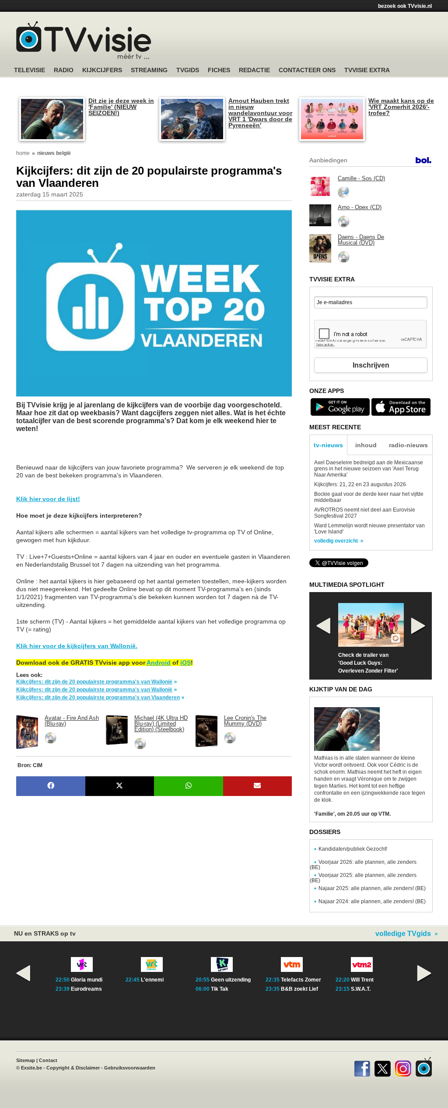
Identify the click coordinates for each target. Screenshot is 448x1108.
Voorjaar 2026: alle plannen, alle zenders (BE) (363, 864)
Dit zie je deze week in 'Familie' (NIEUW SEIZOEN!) (121, 107)
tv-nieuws (328, 445)
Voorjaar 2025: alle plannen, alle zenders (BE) (363, 878)
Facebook (362, 1067)
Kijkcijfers (102, 70)
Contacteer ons (307, 70)
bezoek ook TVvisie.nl (405, 6)
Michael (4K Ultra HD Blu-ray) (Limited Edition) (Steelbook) (161, 724)
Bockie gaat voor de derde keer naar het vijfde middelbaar (369, 497)
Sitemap (25, 1060)
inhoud (366, 445)
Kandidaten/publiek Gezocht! (352, 849)
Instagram (403, 1067)
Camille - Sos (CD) (361, 178)
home (23, 153)
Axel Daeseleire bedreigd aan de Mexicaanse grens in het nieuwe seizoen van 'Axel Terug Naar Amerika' (368, 468)
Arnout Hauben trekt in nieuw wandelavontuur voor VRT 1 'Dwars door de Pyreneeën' (260, 113)
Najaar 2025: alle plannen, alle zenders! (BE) (372, 888)
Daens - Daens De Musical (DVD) (361, 240)
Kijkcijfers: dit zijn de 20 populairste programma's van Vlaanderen (98, 697)
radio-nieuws (408, 445)
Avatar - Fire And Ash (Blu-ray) (72, 721)
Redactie (254, 70)
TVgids (187, 70)
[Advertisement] (86, 452)
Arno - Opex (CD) (360, 207)
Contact (48, 1060)
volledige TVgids (403, 933)
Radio (64, 70)
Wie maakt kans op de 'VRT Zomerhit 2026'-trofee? (401, 107)
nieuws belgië (54, 153)
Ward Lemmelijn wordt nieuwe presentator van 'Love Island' (369, 528)
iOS (185, 662)
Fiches (219, 70)
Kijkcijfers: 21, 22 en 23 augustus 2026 (360, 484)
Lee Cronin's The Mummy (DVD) (245, 721)
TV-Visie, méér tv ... (83, 40)
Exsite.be (31, 1067)
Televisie (29, 70)
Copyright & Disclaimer (73, 1067)
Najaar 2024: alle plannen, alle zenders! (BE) (372, 901)
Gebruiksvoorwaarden (129, 1067)
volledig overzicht (336, 541)
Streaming (149, 70)
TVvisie (424, 1067)
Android (159, 662)
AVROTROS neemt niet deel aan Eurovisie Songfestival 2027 (364, 513)
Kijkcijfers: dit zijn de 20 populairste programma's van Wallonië (94, 682)
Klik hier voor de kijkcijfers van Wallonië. (76, 645)
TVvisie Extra (367, 70)
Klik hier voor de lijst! (48, 498)
